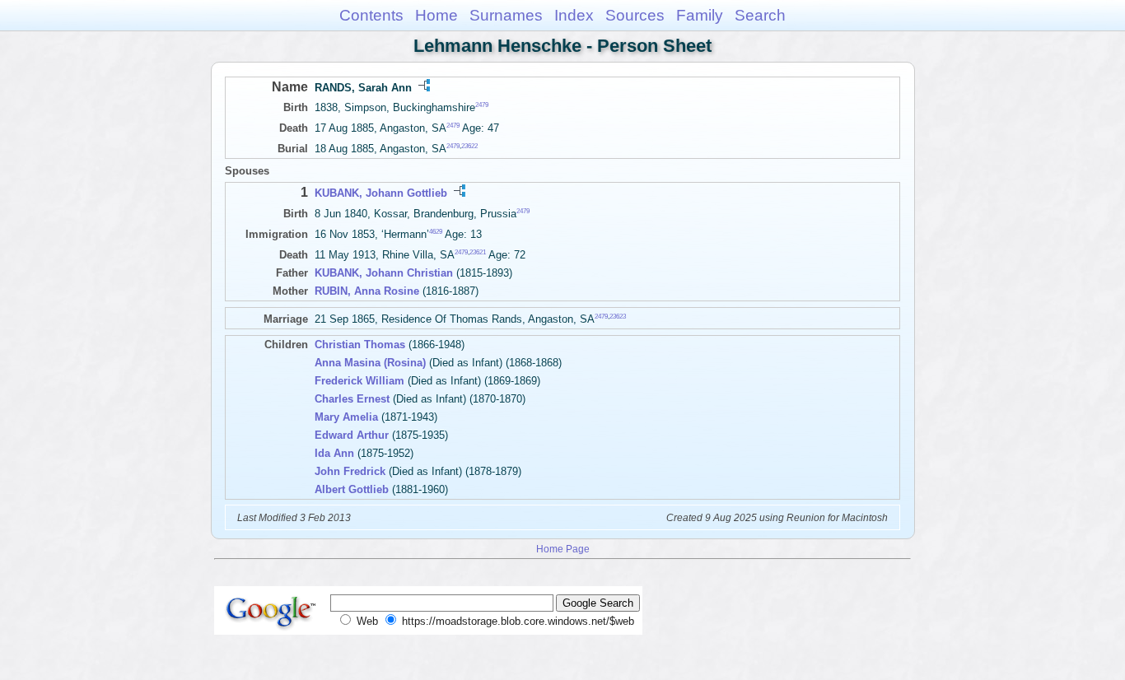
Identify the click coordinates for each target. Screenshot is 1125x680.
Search (760, 15)
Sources (635, 15)
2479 (481, 105)
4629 (435, 231)
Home (436, 15)
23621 (477, 252)
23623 (617, 316)
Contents (371, 15)
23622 (469, 146)
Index (574, 15)
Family (699, 15)
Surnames (506, 15)
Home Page (563, 548)
